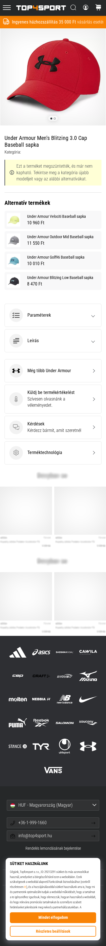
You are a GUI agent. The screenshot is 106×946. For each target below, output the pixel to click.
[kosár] (98, 8)
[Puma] (17, 723)
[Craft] (41, 675)
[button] (53, 315)
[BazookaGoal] (65, 652)
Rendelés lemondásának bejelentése (53, 848)
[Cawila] (88, 652)
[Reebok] (41, 723)
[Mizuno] (88, 675)
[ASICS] (41, 652)
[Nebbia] (41, 699)
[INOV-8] (65, 675)
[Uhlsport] (65, 746)
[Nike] (88, 699)
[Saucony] (88, 723)
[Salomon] (65, 723)
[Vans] (53, 770)
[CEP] (17, 675)
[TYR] (41, 746)
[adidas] (17, 652)
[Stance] (17, 746)
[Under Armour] (88, 746)
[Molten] (17, 699)
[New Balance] (65, 699)
